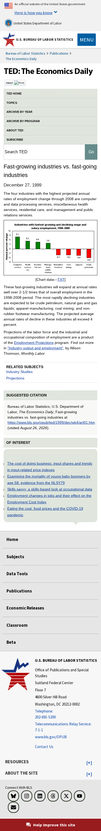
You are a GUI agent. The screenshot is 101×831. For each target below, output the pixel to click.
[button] (89, 763)
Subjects (15, 556)
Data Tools (17, 573)
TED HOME (13, 93)
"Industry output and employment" (35, 348)
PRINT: (10, 83)
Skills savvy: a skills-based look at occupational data (49, 489)
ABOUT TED (14, 130)
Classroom (17, 625)
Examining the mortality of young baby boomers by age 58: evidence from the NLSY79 (48, 479)
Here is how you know (33, 12)
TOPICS (11, 102)
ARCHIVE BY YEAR (19, 111)
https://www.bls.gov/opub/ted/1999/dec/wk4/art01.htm (51, 422)
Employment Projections (34, 343)
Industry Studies (19, 372)
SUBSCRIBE (14, 139)
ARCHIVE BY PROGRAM (23, 121)
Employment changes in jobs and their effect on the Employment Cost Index (49, 499)
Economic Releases (25, 608)
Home (12, 539)
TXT (60, 279)
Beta (11, 642)
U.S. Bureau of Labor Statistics (44, 39)
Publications (59, 53)
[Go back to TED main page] (50, 72)
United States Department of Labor (37, 23)
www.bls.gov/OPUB (51, 736)
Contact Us (44, 746)
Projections (15, 378)
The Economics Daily (21, 58)
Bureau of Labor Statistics (25, 53)
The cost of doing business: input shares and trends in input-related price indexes (49, 466)
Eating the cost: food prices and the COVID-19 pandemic (45, 511)
